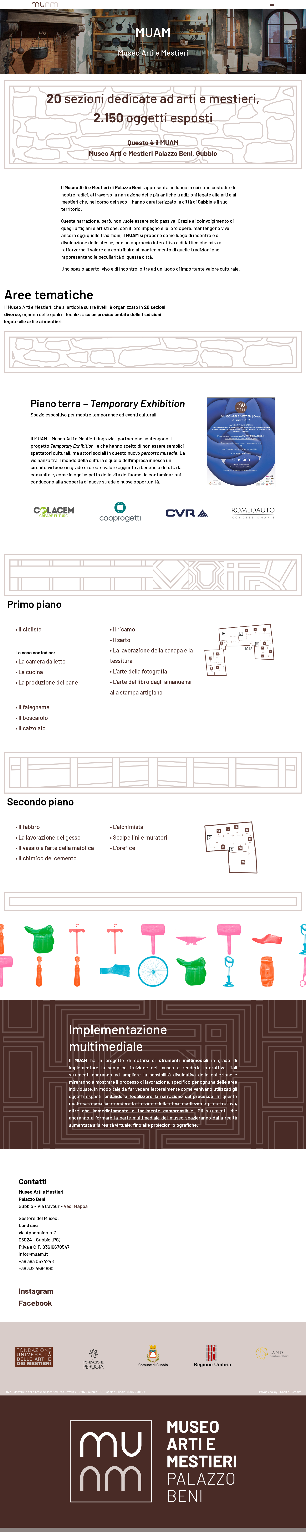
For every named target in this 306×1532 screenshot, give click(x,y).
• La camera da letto (40, 661)
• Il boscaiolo (31, 717)
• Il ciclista (28, 629)
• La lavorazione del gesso (48, 837)
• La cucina (29, 671)
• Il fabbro (27, 826)
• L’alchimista (126, 826)
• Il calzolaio (30, 728)
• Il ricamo (122, 629)
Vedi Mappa (76, 1206)
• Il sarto (120, 639)
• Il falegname (32, 707)
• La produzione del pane (46, 682)
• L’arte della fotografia (138, 671)
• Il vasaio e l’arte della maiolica (54, 847)
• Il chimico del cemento (46, 858)
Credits (296, 1392)
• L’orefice (122, 847)
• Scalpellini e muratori (138, 837)
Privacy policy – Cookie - (275, 1392)
